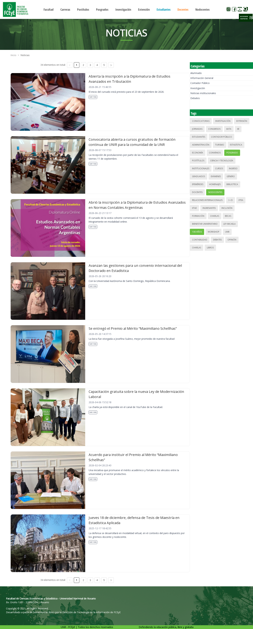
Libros (210, 247)
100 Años (197, 231)
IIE (238, 128)
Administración (200, 144)
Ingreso (233, 168)
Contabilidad (199, 239)
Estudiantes (198, 136)
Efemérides (197, 184)
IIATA (228, 128)
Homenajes (215, 184)
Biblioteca (232, 184)
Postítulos (198, 160)
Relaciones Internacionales (207, 200)
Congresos (214, 128)
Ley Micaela (229, 223)
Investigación (197, 88)
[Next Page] (111, 65)
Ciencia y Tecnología (221, 160)
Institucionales (200, 168)
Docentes (197, 192)
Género (231, 176)
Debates (195, 98)
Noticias (25, 55)
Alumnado (196, 73)
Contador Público (200, 83)
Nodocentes (215, 192)
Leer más (92, 97)
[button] (246, 18)
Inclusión (227, 208)
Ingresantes (209, 208)
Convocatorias (200, 121)
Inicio (13, 55)
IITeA (241, 200)
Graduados (198, 176)
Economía (197, 152)
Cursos (219, 168)
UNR (227, 231)
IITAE (194, 208)
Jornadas (197, 128)
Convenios (215, 152)
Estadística (236, 144)
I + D (230, 200)
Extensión (241, 121)
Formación (198, 215)
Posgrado (232, 152)
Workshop (213, 231)
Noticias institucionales (203, 93)
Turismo (219, 144)
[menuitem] (49, 9)
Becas (228, 215)
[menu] (127, 9)
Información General (201, 78)
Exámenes (216, 176)
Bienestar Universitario (205, 223)
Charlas (214, 215)
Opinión (232, 239)
